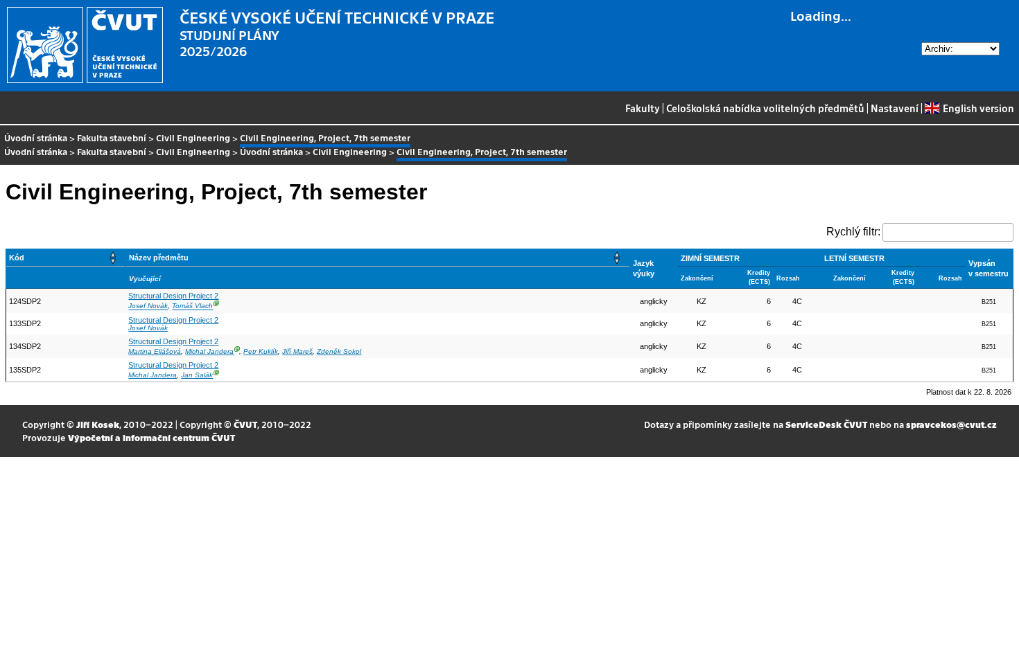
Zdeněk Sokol (339, 351)
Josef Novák (148, 306)
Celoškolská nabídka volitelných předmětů (765, 108)
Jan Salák (197, 375)
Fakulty (642, 108)
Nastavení (894, 108)
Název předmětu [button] (159, 257)
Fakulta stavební (111, 137)
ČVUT (245, 424)
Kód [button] (16, 257)
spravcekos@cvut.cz (951, 424)
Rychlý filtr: (853, 232)
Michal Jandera (209, 351)
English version (978, 108)
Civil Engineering (193, 137)
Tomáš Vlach (192, 306)
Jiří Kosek (97, 424)
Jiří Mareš (297, 351)
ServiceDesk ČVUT (826, 424)
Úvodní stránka (35, 137)
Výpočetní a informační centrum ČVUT (151, 437)
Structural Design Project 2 (173, 296)
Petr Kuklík (260, 351)
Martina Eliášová (154, 351)
